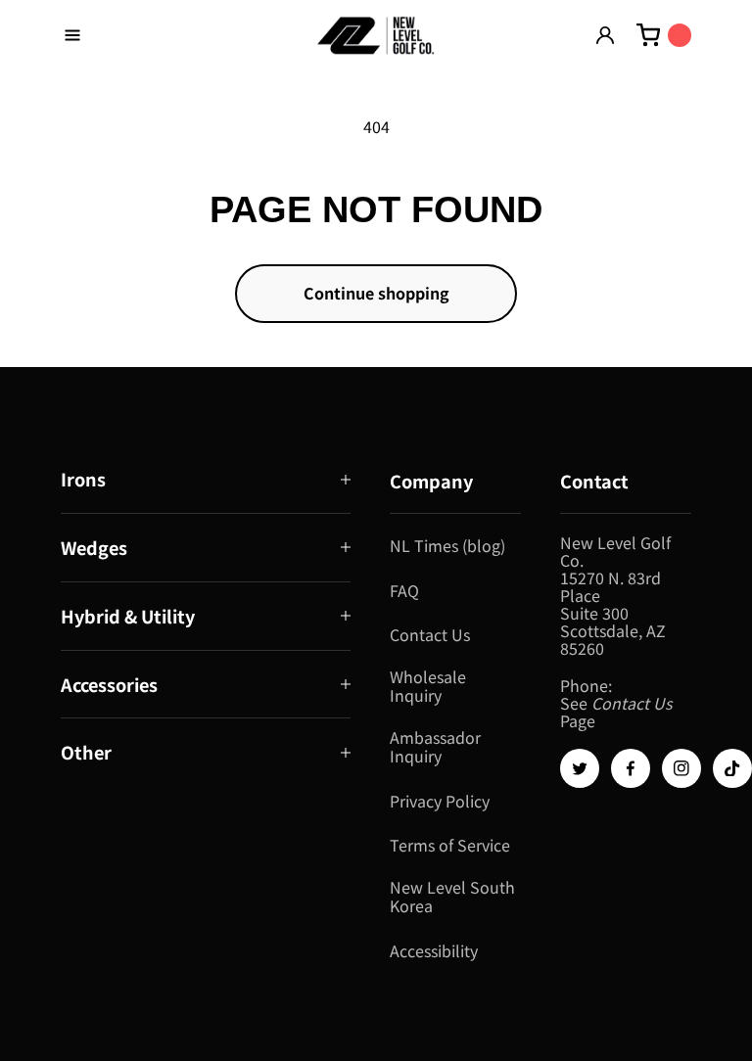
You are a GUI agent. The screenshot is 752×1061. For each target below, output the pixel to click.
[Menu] (72, 35)
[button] (206, 479)
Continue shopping (376, 292)
